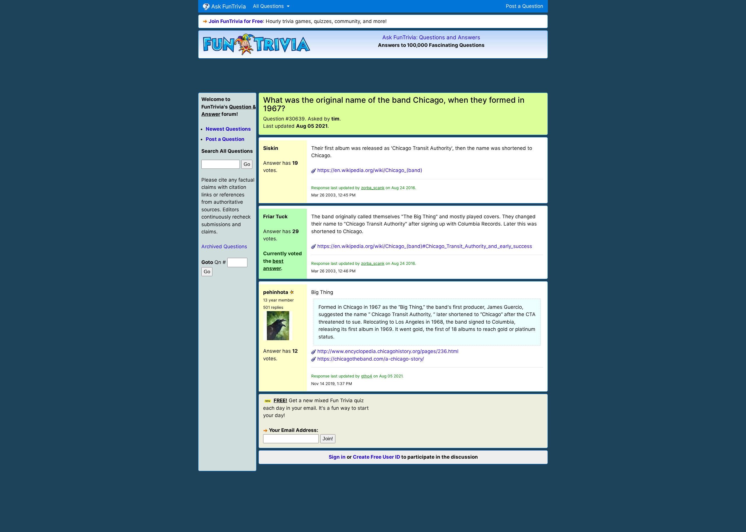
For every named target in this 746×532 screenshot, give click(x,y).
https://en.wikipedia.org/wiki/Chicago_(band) (369, 170)
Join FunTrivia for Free (236, 21)
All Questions (269, 6)
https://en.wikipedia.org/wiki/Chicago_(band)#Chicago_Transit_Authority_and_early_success (424, 246)
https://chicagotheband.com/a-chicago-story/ (370, 359)
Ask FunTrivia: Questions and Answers (431, 37)
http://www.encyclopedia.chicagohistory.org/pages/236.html (387, 351)
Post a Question (524, 6)
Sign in (337, 457)
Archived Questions (224, 246)
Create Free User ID (376, 457)
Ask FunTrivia (228, 6)
